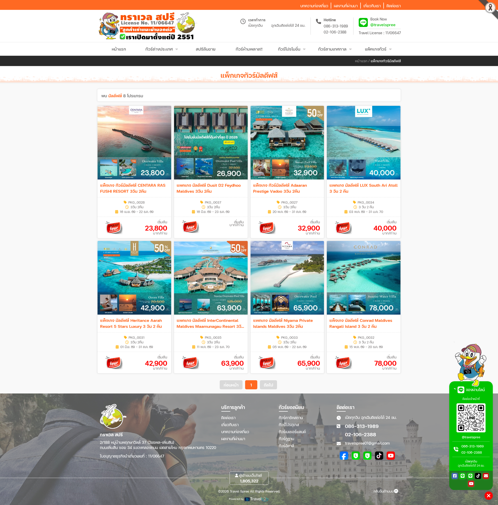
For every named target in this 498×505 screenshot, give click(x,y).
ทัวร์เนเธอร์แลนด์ (292, 431)
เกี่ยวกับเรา (230, 424)
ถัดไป (268, 385)
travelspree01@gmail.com (367, 443)
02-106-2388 (335, 32)
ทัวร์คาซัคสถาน (291, 417)
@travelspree (383, 24)
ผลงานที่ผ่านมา (233, 438)
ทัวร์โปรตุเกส (289, 424)
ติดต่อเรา (228, 417)
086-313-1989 (336, 26)
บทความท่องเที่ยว (235, 431)
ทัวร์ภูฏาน (286, 438)
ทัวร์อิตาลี (286, 445)
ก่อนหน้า (231, 385)
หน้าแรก (361, 60)
